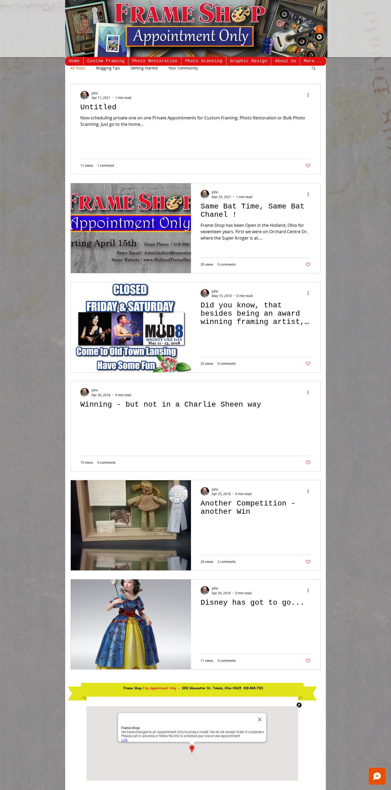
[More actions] (310, 95)
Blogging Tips (108, 67)
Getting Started (144, 67)
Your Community (183, 67)
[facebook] (299, 705)
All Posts (77, 67)
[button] (319, 28)
